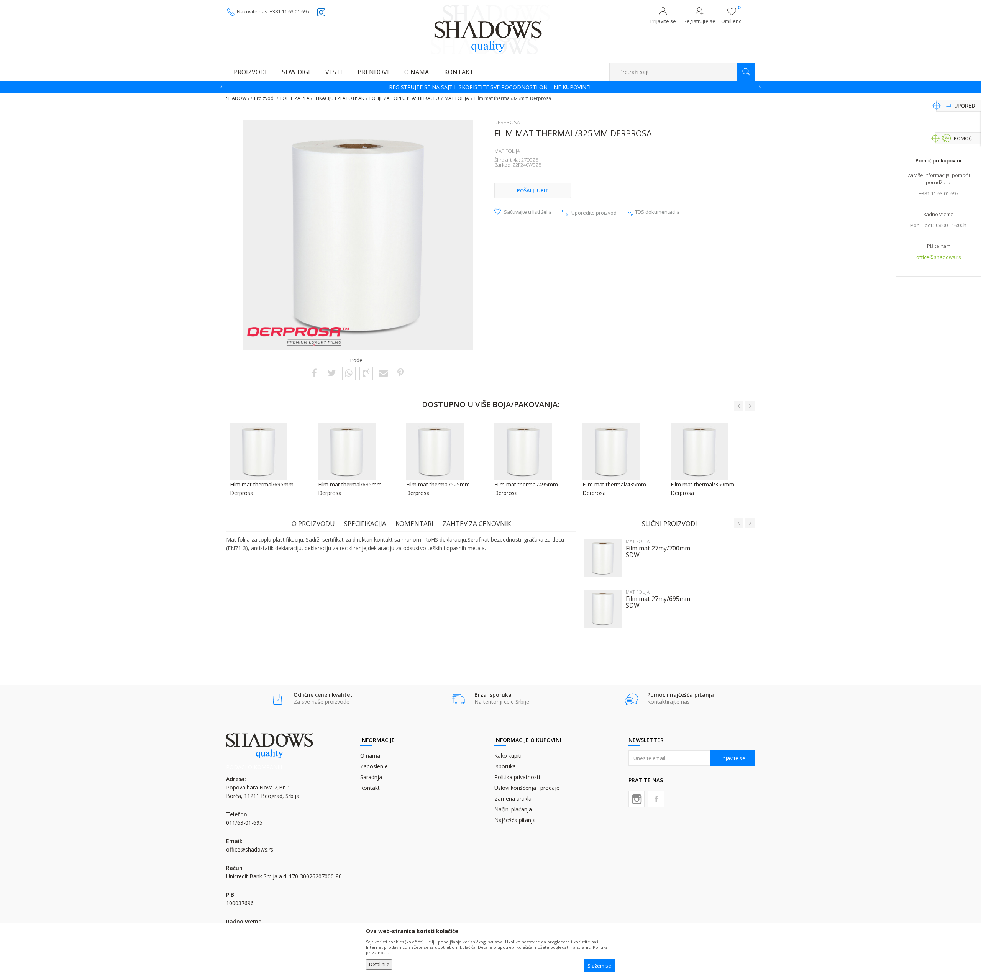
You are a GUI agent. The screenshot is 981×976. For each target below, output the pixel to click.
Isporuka (505, 766)
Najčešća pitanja (515, 820)
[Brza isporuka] (458, 699)
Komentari (414, 523)
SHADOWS (237, 98)
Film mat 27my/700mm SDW (658, 551)
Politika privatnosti (517, 777)
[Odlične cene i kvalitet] (277, 699)
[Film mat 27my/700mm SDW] (603, 558)
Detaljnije (379, 964)
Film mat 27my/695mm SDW (658, 602)
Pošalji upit (533, 190)
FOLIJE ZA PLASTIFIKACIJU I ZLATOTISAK (322, 98)
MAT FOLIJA (457, 98)
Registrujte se (699, 21)
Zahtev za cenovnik (477, 523)
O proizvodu (313, 523)
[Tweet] (332, 373)
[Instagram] (636, 799)
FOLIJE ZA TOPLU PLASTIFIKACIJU (404, 98)
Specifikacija (365, 523)
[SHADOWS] (490, 29)
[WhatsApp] (349, 373)
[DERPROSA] (298, 336)
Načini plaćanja (513, 809)
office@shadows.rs (938, 257)
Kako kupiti (508, 755)
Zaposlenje (374, 766)
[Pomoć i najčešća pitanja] (631, 699)
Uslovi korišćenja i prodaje (526, 787)
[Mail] (383, 373)
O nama (370, 755)
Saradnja (371, 777)
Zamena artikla (513, 798)
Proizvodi (264, 98)
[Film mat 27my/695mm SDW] (603, 609)
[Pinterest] (400, 373)
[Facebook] (314, 373)
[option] (490, 87)
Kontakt (370, 787)
